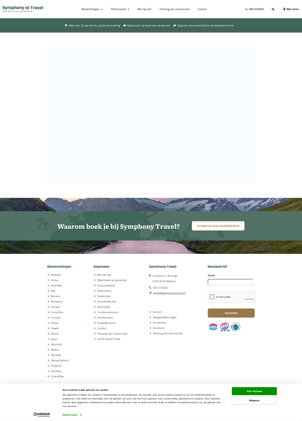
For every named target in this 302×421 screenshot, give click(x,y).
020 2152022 (160, 287)
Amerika (56, 275)
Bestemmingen (91, 9)
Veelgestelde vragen (165, 317)
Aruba (54, 280)
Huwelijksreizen (195, 21)
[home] (22, 8)
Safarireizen (217, 21)
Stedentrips (236, 21)
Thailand (56, 365)
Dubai (54, 323)
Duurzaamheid (106, 285)
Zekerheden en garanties (112, 280)
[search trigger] (273, 9)
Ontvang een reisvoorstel (175, 9)
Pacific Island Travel (108, 339)
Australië (56, 285)
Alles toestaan (254, 391)
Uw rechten (159, 322)
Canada (55, 307)
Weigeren (254, 400)
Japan (54, 339)
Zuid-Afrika (57, 376)
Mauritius (56, 344)
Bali (53, 291)
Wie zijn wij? (144, 9)
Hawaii (55, 328)
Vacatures (159, 328)
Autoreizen (126, 21)
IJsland (55, 333)
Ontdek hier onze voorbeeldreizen (218, 226)
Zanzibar (56, 371)
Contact (202, 9)
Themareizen (118, 9)
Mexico (55, 349)
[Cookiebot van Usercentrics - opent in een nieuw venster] (42, 415)
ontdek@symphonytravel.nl (169, 293)
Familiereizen (172, 21)
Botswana (57, 301)
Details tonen (70, 414)
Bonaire (55, 296)
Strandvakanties (258, 21)
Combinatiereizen (148, 21)
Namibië (56, 355)
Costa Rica (57, 312)
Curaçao (56, 317)
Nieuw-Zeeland (60, 360)
